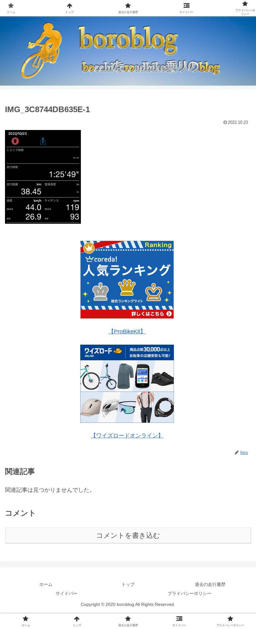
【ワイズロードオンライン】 (127, 435)
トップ (128, 584)
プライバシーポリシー (189, 593)
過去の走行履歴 (210, 584)
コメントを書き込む (128, 535)
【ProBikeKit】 (127, 331)
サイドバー (66, 593)
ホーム (45, 584)
